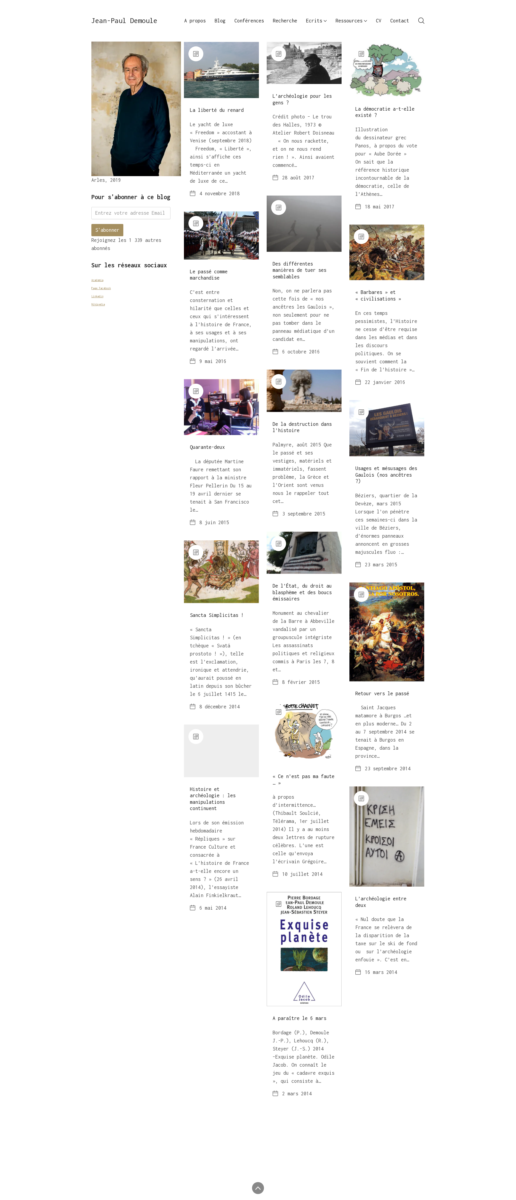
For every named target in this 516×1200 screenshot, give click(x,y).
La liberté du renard (217, 110)
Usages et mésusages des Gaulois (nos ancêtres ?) (386, 475)
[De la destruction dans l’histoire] (304, 391)
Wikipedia (98, 304)
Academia (97, 280)
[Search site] (421, 20)
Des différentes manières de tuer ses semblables (299, 270)
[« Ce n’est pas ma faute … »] (304, 732)
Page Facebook (101, 288)
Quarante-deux (207, 447)
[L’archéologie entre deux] (386, 836)
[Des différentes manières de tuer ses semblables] (304, 223)
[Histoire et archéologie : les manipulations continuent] (221, 751)
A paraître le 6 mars (299, 1018)
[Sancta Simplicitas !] (221, 571)
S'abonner (107, 230)
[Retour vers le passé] (386, 632)
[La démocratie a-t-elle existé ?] (386, 69)
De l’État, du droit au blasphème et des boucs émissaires (302, 592)
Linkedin (97, 296)
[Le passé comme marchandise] (221, 235)
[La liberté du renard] (221, 70)
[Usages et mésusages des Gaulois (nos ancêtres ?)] (386, 428)
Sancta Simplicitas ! (217, 615)
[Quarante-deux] (221, 407)
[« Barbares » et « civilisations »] (386, 252)
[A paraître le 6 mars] (304, 949)
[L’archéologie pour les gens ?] (304, 63)
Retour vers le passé (382, 693)
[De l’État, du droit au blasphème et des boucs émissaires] (304, 553)
